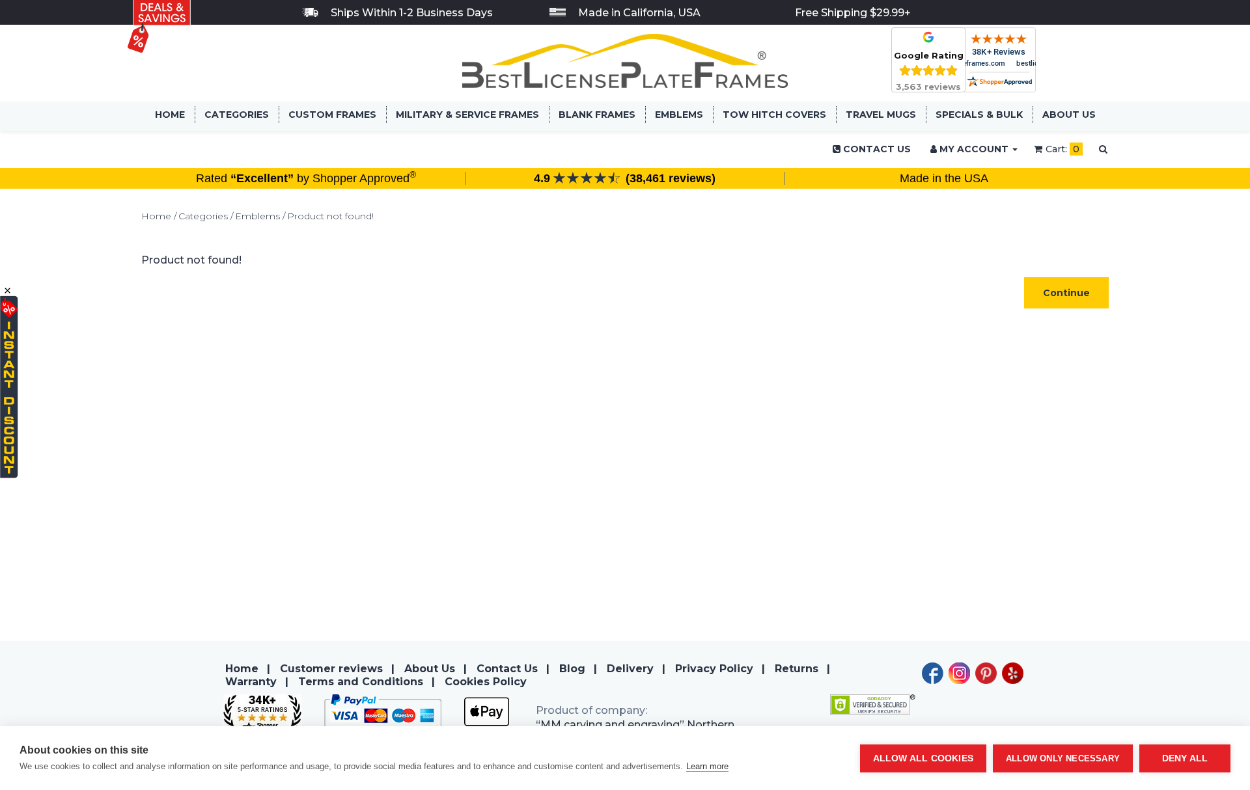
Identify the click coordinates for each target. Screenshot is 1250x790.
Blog (572, 668)
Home (170, 114)
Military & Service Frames (467, 114)
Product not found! (330, 216)
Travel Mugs (881, 114)
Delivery (630, 668)
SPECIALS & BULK (979, 114)
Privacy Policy (714, 668)
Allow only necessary (1063, 758)
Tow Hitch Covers (774, 114)
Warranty (251, 681)
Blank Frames (597, 114)
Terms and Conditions (360, 681)
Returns (796, 668)
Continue (1066, 293)
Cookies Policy (486, 681)
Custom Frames (332, 114)
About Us (1069, 114)
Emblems (679, 114)
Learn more (707, 766)
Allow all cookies (923, 758)
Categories (236, 114)
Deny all (1185, 758)
